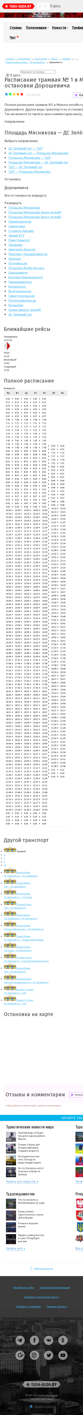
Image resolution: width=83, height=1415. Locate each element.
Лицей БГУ (16, 235)
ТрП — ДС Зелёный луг (25, 167)
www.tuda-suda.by (48, 1395)
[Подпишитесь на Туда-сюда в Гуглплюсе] (20, 1361)
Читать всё (14, 1249)
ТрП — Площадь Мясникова (29, 171)
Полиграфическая (22, 300)
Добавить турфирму (28, 1306)
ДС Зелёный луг (20, 314)
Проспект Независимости (27, 254)
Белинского (17, 286)
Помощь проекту (57, 1306)
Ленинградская (19, 221)
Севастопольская (21, 296)
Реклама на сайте (23, 1287)
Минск (54, 58)
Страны (16, 28)
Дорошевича (18, 272)
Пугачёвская (17, 263)
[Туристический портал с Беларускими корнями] (41, 1384)
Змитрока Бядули (21, 249)
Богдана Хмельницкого (25, 277)
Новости (59, 28)
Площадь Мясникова (24, 207)
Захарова (15, 244)
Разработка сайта (43, 1406)
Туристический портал (41, 1398)
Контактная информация (55, 1287)
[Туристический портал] (18, 6)
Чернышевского (20, 282)
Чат (13, 37)
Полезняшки (36, 28)
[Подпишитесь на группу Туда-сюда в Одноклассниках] (63, 1346)
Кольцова (15, 305)
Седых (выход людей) (24, 309)
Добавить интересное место (41, 1297)
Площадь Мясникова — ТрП (29, 157)
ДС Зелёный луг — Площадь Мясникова (38, 153)
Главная (10, 58)
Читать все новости (20, 1182)
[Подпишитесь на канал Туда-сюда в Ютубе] (63, 1361)
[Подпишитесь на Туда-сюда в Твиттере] (49, 1361)
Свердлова (16, 226)
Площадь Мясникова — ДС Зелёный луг (25, 62)
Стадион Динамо (21, 231)
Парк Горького (19, 240)
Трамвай (66, 58)
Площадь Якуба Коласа (26, 268)
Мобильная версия (43, 1268)
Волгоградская (19, 291)
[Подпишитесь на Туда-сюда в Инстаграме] (34, 1361)
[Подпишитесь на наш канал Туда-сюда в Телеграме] (20, 1346)
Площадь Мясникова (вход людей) (34, 212)
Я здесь (55, 6)
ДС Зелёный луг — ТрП (25, 148)
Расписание (41, 58)
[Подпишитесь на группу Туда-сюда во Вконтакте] (49, 1346)
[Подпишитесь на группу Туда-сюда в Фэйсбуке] (34, 1346)
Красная (14, 258)
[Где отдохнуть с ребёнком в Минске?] (41, 16)
